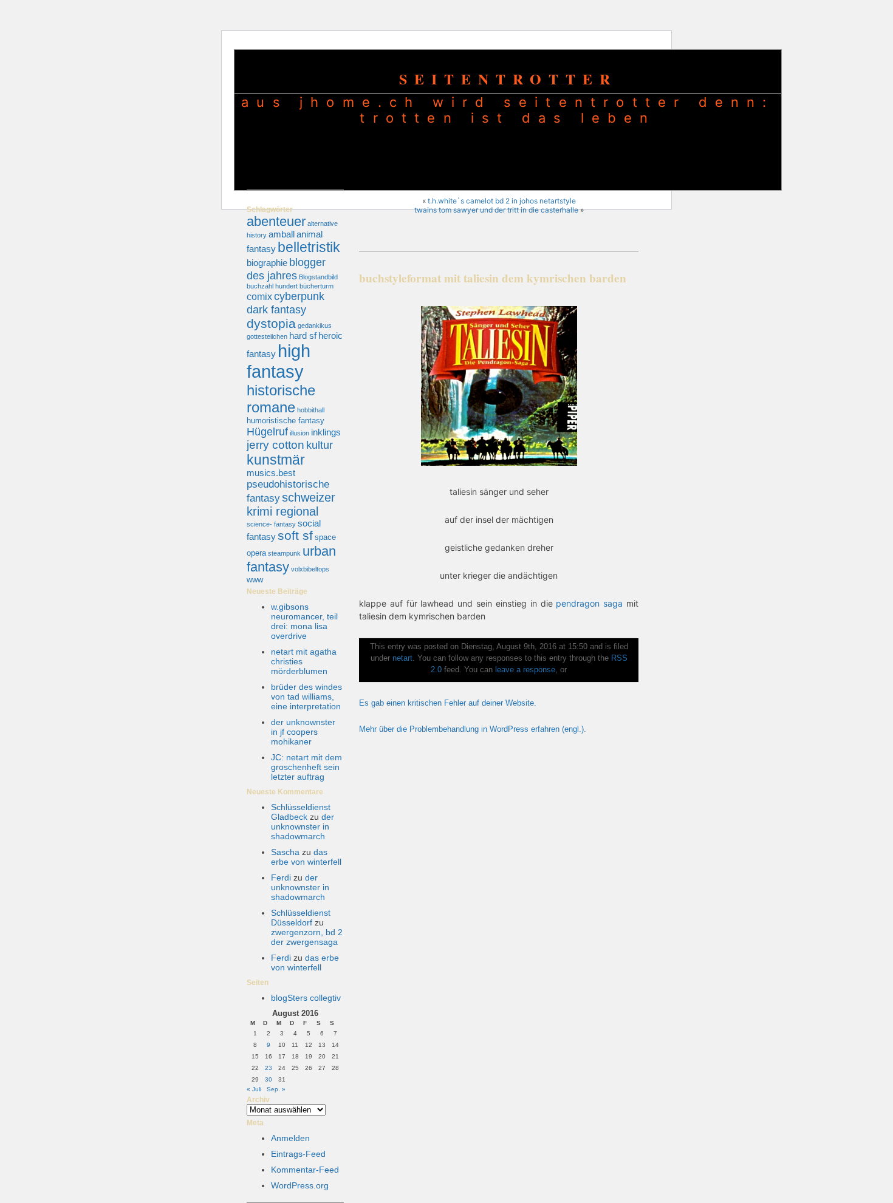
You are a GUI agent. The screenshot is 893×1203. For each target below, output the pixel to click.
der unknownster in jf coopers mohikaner (303, 731)
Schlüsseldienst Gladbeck (300, 812)
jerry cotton (275, 444)
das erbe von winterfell (306, 857)
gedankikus (315, 325)
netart (402, 658)
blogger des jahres (286, 269)
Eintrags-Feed (298, 1154)
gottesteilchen (267, 336)
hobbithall (310, 410)
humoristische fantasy (285, 420)
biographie (267, 263)
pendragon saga (589, 603)
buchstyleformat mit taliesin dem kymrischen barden (492, 278)
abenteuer (276, 221)
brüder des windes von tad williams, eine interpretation (306, 696)
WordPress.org (300, 1185)
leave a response (525, 670)
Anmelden (290, 1138)
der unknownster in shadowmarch (302, 826)
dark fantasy (276, 309)
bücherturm (316, 286)
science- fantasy (271, 524)
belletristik (309, 247)
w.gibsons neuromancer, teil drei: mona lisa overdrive (304, 621)
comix (259, 296)
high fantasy (278, 361)
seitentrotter (508, 78)
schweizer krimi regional (291, 504)
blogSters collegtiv (306, 998)
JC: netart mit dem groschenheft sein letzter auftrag (306, 767)
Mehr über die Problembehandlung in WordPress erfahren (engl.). (472, 729)
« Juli (254, 1089)
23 (268, 1068)
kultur (319, 444)
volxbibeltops (310, 569)
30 (268, 1079)
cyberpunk (299, 296)
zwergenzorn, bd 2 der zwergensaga (307, 937)
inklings (326, 432)
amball (282, 234)
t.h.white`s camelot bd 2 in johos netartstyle (502, 200)
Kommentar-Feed (305, 1169)
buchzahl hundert (272, 286)
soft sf (295, 535)
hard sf (302, 336)
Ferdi (281, 877)
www (255, 579)
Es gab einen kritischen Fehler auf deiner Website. (447, 703)
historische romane (281, 398)
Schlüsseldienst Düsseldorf (300, 917)
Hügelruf (267, 431)
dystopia (271, 323)
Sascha (285, 852)
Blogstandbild (318, 277)
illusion (299, 433)
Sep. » (276, 1089)
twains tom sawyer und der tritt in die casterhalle (496, 209)
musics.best (271, 473)
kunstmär (276, 460)
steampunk (284, 553)
